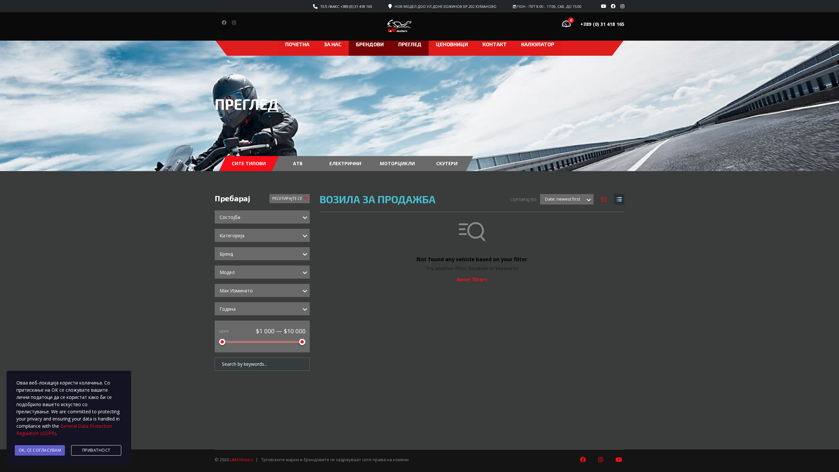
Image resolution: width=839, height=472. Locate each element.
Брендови (370, 44)
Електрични (345, 163)
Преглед (409, 44)
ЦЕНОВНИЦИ (452, 44)
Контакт (494, 44)
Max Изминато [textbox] (236, 290)
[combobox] (262, 217)
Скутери (447, 163)
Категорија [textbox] (232, 235)
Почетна (297, 44)
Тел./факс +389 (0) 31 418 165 (346, 6)
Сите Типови (249, 163)
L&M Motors (241, 459)
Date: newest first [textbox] (562, 199)
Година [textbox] (228, 309)
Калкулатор (537, 44)
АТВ (297, 163)
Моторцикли (397, 163)
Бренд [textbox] (226, 254)
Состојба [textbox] (230, 217)
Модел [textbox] (227, 272)
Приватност (96, 450)
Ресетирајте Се (287, 198)
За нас (332, 44)
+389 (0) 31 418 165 (602, 24)
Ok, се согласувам (40, 450)
